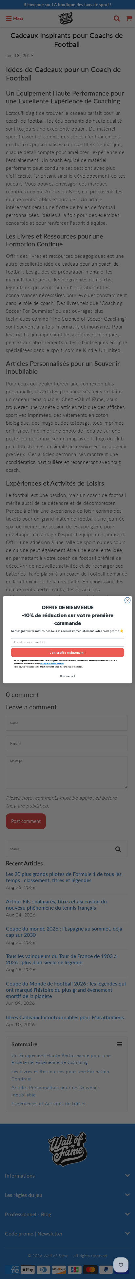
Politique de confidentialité (52, 663)
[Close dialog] (127, 600)
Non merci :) (67, 676)
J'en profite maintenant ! (67, 652)
